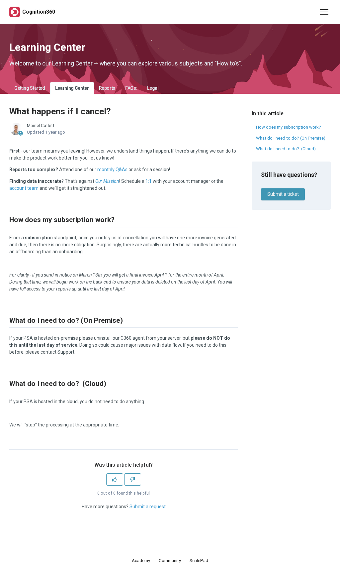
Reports (107, 88)
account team (24, 188)
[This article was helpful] (114, 479)
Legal (152, 88)
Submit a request (147, 506)
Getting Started (29, 88)
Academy (141, 560)
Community (170, 560)
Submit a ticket (283, 194)
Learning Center (72, 88)
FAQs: (131, 88)
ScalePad (199, 560)
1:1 (148, 181)
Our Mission (107, 181)
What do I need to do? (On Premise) (290, 138)
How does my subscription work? (288, 127)
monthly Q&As (112, 169)
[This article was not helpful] (132, 479)
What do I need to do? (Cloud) (286, 148)
